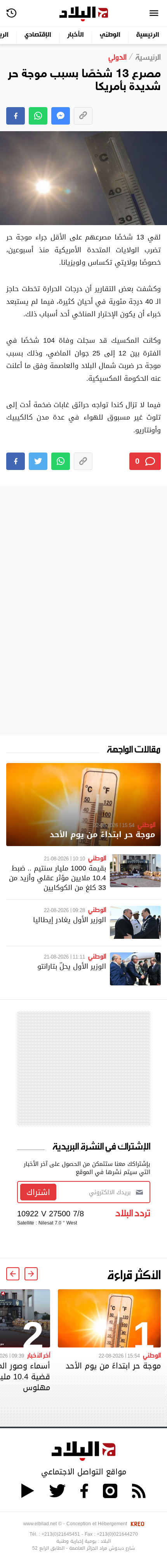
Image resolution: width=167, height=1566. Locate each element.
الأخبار (75, 35)
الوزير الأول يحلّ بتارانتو (71, 966)
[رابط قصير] (83, 116)
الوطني (110, 35)
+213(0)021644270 (117, 1534)
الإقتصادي (37, 35)
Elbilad (83, 14)
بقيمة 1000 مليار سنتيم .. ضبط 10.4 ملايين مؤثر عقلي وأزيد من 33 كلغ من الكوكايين (57, 878)
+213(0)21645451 (61, 1534)
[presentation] (31, 1273)
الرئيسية (147, 35)
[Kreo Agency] (136, 1523)
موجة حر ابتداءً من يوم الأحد (102, 834)
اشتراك (38, 1192)
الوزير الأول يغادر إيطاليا (69, 919)
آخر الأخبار (38, 1354)
